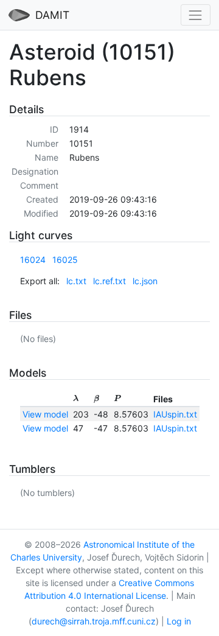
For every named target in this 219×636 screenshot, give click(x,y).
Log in (179, 621)
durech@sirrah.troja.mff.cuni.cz (94, 621)
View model (45, 414)
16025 (65, 259)
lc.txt (76, 281)
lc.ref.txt (109, 281)
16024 (33, 259)
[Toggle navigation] (195, 15)
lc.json (145, 281)
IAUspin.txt (175, 414)
